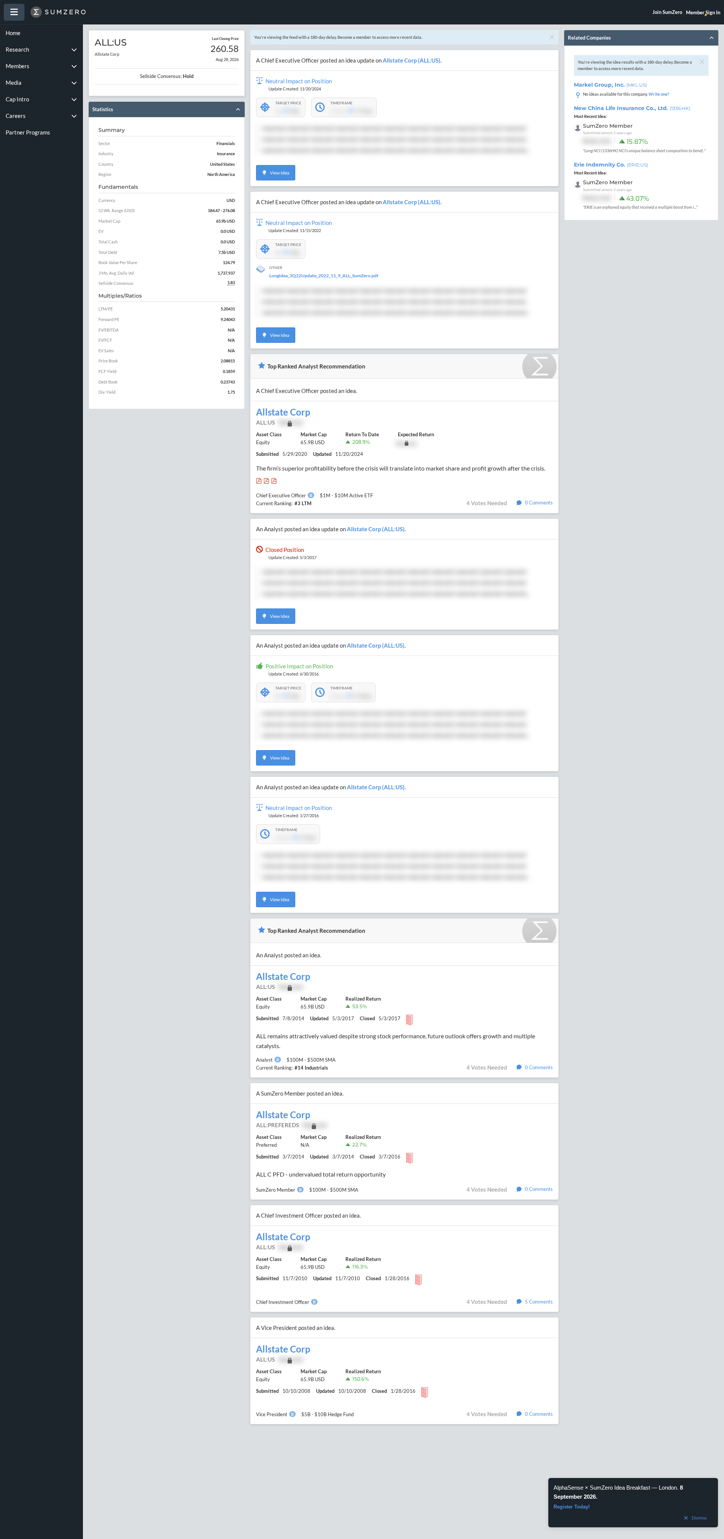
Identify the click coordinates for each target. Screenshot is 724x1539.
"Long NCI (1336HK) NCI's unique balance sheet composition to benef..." (644, 150)
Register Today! (572, 1507)
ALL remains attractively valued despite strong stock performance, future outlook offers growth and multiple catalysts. (395, 1040)
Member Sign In (703, 12)
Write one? (659, 94)
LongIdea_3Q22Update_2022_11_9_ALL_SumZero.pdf (323, 275)
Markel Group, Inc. (610, 84)
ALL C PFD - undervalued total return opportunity (321, 1174)
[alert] (633, 1502)
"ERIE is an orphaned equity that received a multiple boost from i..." (640, 207)
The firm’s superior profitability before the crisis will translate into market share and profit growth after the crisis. (400, 468)
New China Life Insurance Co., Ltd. (632, 108)
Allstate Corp (283, 412)
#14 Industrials (311, 1068)
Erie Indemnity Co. (611, 164)
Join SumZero (667, 12)
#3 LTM (303, 503)
